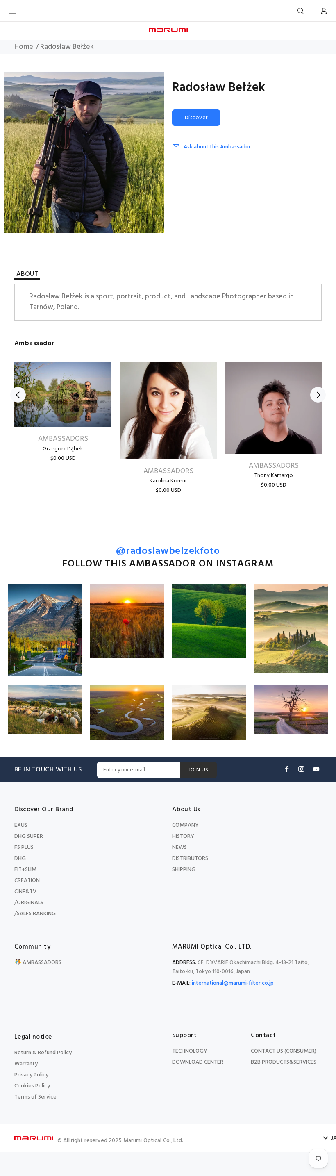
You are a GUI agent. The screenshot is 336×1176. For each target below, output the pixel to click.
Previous (18, 395)
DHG (20, 858)
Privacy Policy (31, 1075)
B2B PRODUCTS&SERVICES (283, 1062)
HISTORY (183, 836)
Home (23, 47)
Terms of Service (35, 1097)
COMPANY (185, 825)
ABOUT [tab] (27, 275)
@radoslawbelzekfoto (168, 551)
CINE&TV (25, 891)
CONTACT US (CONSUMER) (283, 1051)
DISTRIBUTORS (190, 858)
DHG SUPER (28, 836)
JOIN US (198, 770)
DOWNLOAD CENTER (197, 1062)
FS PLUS (24, 847)
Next (318, 395)
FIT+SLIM (25, 869)
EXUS (20, 825)
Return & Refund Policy (43, 1053)
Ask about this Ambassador (217, 147)
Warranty (26, 1064)
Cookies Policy (32, 1086)
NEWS (179, 847)
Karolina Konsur (168, 481)
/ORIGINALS (28, 903)
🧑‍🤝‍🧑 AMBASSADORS (37, 962)
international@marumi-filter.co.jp (233, 983)
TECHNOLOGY (189, 1051)
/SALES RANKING (35, 914)
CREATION (27, 880)
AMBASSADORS (63, 439)
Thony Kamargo (273, 475)
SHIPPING (183, 869)
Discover (196, 118)
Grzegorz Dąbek (63, 449)
